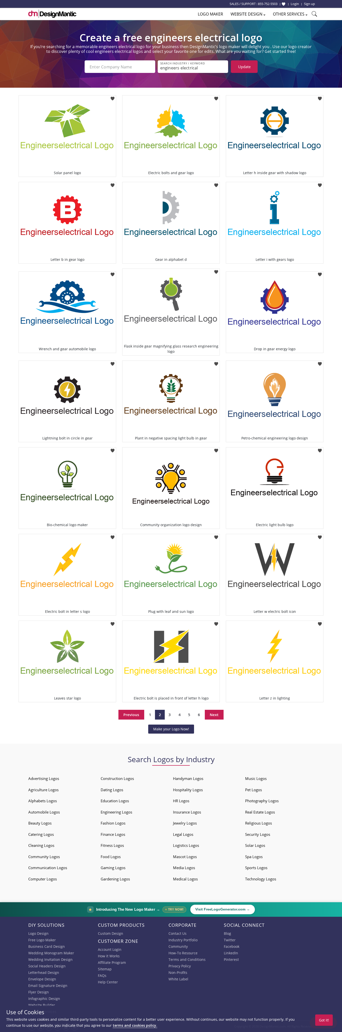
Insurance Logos (187, 812)
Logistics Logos (186, 845)
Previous (131, 714)
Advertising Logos (43, 778)
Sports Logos (256, 867)
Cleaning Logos (41, 845)
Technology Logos (260, 878)
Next (214, 714)
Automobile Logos (44, 812)
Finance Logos (113, 834)
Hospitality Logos (188, 789)
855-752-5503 (267, 4)
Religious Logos (258, 823)
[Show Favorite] (283, 4)
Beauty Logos (40, 823)
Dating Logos (112, 789)
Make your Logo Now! (171, 729)
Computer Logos (42, 878)
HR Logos (181, 800)
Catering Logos (41, 834)
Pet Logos (253, 789)
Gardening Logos (115, 878)
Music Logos (256, 778)
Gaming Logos (113, 867)
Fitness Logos (112, 845)
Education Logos (115, 800)
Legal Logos (183, 834)
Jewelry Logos (185, 823)
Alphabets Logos (42, 800)
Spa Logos (254, 856)
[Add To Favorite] (112, 97)
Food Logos (111, 856)
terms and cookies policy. (135, 1025)
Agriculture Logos (43, 789)
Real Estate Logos (260, 812)
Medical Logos (185, 878)
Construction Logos (117, 778)
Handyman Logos (188, 778)
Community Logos (44, 856)
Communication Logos (47, 867)
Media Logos (184, 867)
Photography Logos (262, 800)
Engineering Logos (116, 812)
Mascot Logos (185, 856)
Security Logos (257, 834)
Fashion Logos (113, 823)
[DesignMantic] (52, 14)
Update (244, 66)
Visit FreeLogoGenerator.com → (222, 909)
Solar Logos (255, 845)
